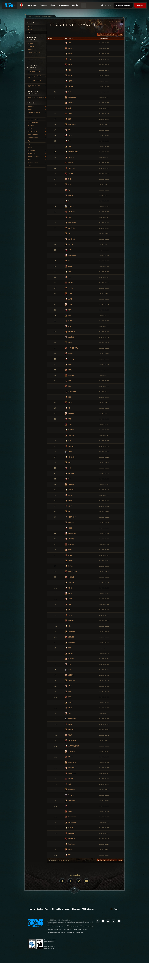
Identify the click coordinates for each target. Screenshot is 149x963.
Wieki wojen (31, 106)
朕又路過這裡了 (73, 391)
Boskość (30, 116)
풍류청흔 (71, 522)
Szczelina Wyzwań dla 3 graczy (34, 81)
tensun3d (71, 375)
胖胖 (69, 380)
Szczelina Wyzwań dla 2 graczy (34, 76)
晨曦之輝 (71, 484)
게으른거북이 (72, 822)
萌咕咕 (70, 735)
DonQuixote (72, 222)
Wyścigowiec (31, 166)
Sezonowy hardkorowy (34, 53)
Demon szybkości (32, 131)
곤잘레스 (71, 206)
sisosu (70, 806)
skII (69, 440)
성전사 (70, 811)
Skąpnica (30, 141)
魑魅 (69, 146)
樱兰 (69, 310)
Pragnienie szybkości (33, 119)
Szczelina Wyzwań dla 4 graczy (34, 85)
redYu (70, 64)
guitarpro (71, 489)
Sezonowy (30, 49)
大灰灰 (70, 299)
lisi (69, 201)
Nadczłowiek (31, 150)
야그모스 (71, 81)
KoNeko (70, 566)
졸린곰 (70, 528)
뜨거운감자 (71, 228)
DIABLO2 (71, 729)
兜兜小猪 (71, 637)
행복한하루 (71, 800)
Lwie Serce (31, 125)
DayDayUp (71, 838)
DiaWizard (71, 331)
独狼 (69, 697)
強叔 (69, 217)
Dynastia (30, 128)
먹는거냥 (71, 157)
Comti (70, 615)
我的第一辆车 (72, 718)
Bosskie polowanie (33, 137)
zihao (70, 555)
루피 (69, 664)
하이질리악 (71, 457)
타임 (69, 315)
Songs (70, 560)
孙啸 (69, 179)
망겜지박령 (71, 168)
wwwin (70, 288)
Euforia (30, 147)
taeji (69, 784)
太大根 (70, 424)
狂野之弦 (71, 244)
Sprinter (30, 159)
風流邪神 (71, 675)
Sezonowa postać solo (34, 56)
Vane (69, 141)
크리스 (70, 135)
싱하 (69, 713)
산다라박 (71, 539)
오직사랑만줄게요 (73, 746)
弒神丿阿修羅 (72, 97)
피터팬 (70, 708)
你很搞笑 (71, 577)
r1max (70, 495)
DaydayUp (71, 844)
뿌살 (69, 609)
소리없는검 (71, 239)
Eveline (70, 195)
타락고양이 (71, 767)
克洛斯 (70, 599)
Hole (69, 511)
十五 (69, 468)
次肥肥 (70, 304)
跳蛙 (69, 648)
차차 (69, 626)
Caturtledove (72, 817)
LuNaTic (71, 92)
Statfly (70, 500)
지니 (69, 233)
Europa (30, 29)
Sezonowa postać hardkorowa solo (36, 59)
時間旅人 (71, 549)
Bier (69, 130)
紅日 (69, 184)
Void (69, 261)
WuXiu (70, 282)
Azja (29, 32)
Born (69, 462)
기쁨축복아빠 (72, 517)
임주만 (70, 402)
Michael (70, 827)
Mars (69, 479)
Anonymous (72, 740)
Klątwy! (30, 109)
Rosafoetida (72, 533)
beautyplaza (72, 124)
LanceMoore (72, 762)
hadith (70, 364)
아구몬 (70, 342)
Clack (70, 686)
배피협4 (70, 724)
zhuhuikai (71, 751)
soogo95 (71, 544)
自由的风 (71, 102)
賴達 (69, 419)
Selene (70, 778)
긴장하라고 (71, 211)
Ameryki (30, 26)
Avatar (70, 113)
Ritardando (71, 833)
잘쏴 (69, 408)
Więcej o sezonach (115, 22)
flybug (70, 190)
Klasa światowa (32, 153)
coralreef (71, 446)
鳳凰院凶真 (71, 642)
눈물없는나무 (72, 255)
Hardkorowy (31, 46)
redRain (70, 53)
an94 (69, 326)
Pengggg (71, 795)
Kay (69, 691)
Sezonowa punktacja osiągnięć (36, 97)
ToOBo (70, 173)
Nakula (70, 162)
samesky (71, 359)
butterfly (71, 48)
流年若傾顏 (71, 631)
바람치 (70, 506)
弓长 (69, 669)
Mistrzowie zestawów (33, 163)
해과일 (70, 370)
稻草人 (70, 266)
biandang (71, 620)
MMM (70, 321)
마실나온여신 (72, 773)
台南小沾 (71, 435)
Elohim (70, 757)
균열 (69, 43)
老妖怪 (70, 293)
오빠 (69, 250)
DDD (69, 397)
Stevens (70, 86)
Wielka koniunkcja (33, 134)
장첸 (69, 70)
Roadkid (71, 430)
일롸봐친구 (71, 680)
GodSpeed (71, 789)
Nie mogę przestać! (33, 122)
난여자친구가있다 (73, 152)
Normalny (30, 43)
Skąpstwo (30, 144)
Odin (69, 59)
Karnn (70, 75)
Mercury (70, 658)
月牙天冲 (71, 582)
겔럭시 (70, 604)
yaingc (70, 702)
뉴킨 (69, 277)
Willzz (70, 855)
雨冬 (69, 386)
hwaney (70, 353)
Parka (70, 593)
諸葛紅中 (71, 413)
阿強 (69, 119)
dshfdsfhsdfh (72, 571)
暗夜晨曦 (71, 337)
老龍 (69, 108)
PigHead (71, 473)
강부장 (70, 451)
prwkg (70, 849)
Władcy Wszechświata (34, 156)
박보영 (70, 588)
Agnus (70, 653)
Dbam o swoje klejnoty (34, 112)
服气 (69, 271)
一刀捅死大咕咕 (73, 348)
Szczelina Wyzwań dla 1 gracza (34, 72)
